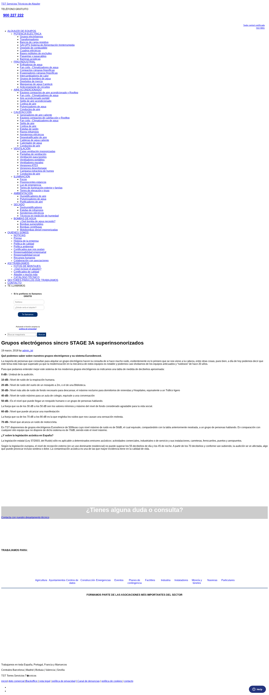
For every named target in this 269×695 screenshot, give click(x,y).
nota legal (44, 681)
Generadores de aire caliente (36, 115)
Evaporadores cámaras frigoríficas (39, 73)
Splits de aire (27, 123)
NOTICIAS (20, 235)
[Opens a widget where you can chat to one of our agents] (257, 689)
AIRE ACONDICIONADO (28, 89)
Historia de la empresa (26, 241)
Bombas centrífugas (31, 227)
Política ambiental (23, 246)
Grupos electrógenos (31, 36)
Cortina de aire (28, 103)
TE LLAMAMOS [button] (16, 285)
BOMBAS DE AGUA (25, 218)
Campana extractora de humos (37, 171)
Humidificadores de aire (33, 196)
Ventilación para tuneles (33, 157)
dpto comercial (16, 681)
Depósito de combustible (33, 47)
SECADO (19, 204)
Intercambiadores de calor (34, 75)
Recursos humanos (24, 257)
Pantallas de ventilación (33, 154)
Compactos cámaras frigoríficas (37, 70)
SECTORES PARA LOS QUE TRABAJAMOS (32, 280)
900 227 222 (13, 15)
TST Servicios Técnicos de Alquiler (20, 3)
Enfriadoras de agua (31, 64)
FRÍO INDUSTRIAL (24, 61)
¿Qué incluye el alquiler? (27, 269)
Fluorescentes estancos (33, 182)
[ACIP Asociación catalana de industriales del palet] (25, 617)
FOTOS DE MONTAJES (27, 266)
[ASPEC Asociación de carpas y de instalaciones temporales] (170, 617)
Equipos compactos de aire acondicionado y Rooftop (49, 92)
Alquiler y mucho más (26, 274)
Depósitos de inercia (31, 81)
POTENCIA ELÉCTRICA (27, 33)
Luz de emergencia (30, 185)
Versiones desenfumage (33, 168)
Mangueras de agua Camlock (36, 84)
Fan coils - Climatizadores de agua (39, 67)
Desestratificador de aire (33, 137)
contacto (128, 681)
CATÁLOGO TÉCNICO (26, 277)
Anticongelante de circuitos (35, 87)
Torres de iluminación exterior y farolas (41, 187)
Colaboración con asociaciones (31, 260)
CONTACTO (14, 283)
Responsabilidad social (27, 255)
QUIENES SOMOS (18, 232)
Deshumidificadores (31, 207)
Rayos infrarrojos (29, 131)
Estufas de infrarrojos (31, 210)
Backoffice (32, 681)
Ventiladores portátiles (32, 159)
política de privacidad (28, 329)
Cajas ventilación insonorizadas (37, 151)
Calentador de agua (31, 143)
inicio (4, 681)
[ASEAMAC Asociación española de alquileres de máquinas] (122, 617)
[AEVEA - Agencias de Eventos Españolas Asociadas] (158, 643)
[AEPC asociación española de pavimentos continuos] (255, 617)
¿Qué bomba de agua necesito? (37, 221)
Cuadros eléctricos (30, 50)
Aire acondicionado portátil (35, 98)
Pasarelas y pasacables (33, 56)
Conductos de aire (30, 109)
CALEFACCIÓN (23, 112)
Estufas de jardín (29, 129)
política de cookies (112, 681)
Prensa (18, 238)
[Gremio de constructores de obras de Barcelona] (218, 617)
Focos (23, 179)
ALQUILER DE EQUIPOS (21, 31)
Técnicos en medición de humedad (39, 215)
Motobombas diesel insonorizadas (39, 229)
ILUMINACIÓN (22, 176)
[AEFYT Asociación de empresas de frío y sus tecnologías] (62, 643)
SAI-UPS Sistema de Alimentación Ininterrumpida (47, 45)
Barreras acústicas (30, 59)
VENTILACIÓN (22, 148)
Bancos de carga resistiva (34, 42)
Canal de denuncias (88, 681)
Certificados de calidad (26, 271)
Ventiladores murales (31, 162)
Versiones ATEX (29, 165)
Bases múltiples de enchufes (36, 53)
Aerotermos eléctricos (32, 134)
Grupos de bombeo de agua (35, 78)
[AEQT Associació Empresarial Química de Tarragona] (110, 643)
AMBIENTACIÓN (23, 193)
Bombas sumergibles (31, 224)
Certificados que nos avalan (29, 249)
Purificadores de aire (31, 201)
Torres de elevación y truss (34, 190)
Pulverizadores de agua (33, 106)
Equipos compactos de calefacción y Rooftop (45, 117)
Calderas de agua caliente (34, 140)
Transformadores (29, 39)
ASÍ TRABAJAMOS (18, 263)
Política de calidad (24, 243)
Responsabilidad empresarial (30, 252)
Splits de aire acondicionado (35, 101)
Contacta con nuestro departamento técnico (25, 517)
